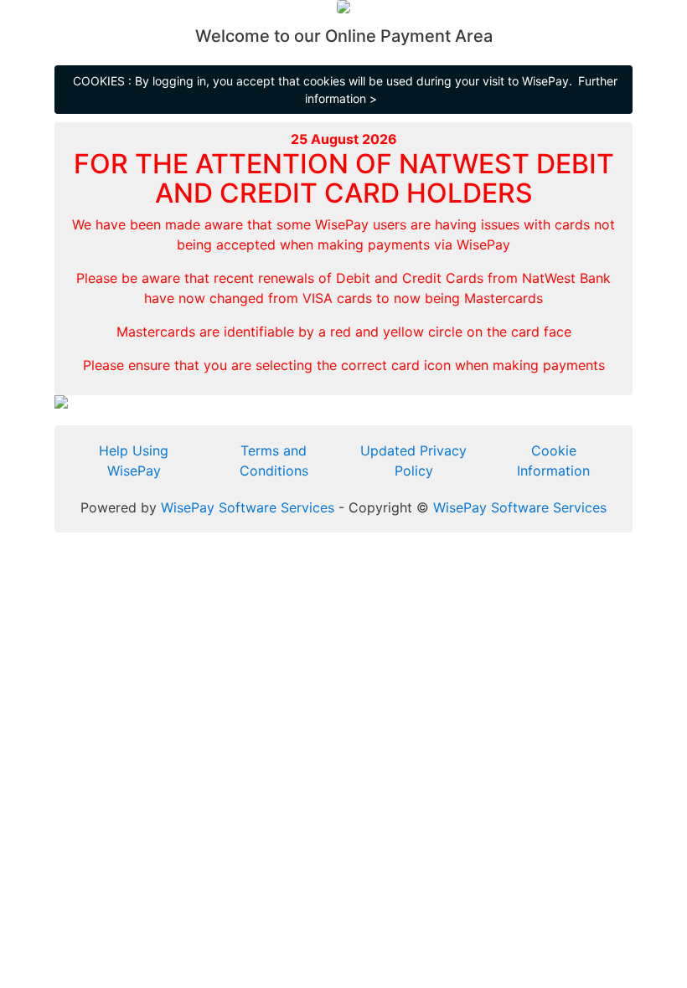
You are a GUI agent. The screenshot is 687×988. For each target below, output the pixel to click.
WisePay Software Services (247, 507)
